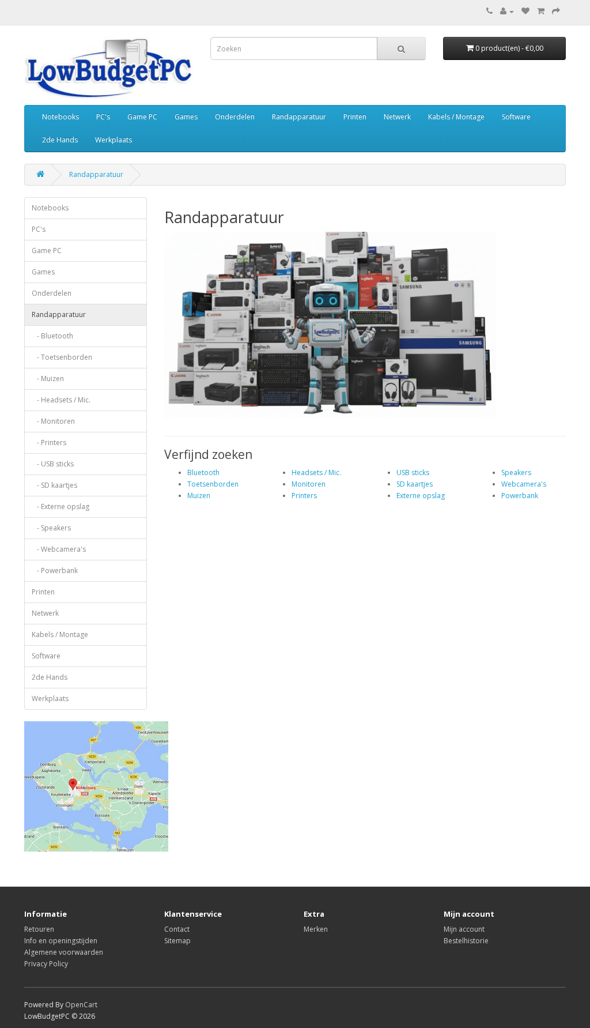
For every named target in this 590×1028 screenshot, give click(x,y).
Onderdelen (235, 117)
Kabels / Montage (456, 117)
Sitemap (177, 941)
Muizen (198, 495)
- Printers (49, 442)
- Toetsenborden (62, 357)
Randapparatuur (299, 117)
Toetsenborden (213, 484)
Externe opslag (420, 495)
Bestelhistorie (466, 941)
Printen (354, 117)
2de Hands (60, 140)
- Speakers (51, 528)
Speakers (516, 472)
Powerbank (519, 495)
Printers (304, 495)
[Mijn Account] (507, 11)
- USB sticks (53, 464)
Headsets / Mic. (316, 472)
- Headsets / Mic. (61, 400)
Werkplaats (113, 140)
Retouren (39, 929)
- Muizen (48, 378)
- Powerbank (55, 570)
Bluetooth (203, 472)
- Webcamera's (59, 549)
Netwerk (397, 117)
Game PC (142, 117)
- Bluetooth (52, 336)
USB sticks (412, 472)
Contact (177, 929)
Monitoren (309, 484)
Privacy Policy (46, 964)
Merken (316, 929)
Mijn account (464, 929)
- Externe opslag (60, 506)
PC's (103, 117)
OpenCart (81, 1005)
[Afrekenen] (556, 11)
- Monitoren (53, 421)
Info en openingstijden (60, 941)
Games (186, 117)
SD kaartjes (414, 484)
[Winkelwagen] (540, 11)
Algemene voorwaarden (63, 952)
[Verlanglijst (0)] (525, 11)
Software (516, 117)
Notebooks (60, 117)
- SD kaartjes (54, 485)
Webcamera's (523, 484)
